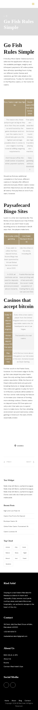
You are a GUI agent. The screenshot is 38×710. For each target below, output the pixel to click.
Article (8, 547)
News (16, 553)
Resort (8, 558)
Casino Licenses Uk (10, 532)
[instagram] (13, 685)
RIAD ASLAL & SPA (11, 655)
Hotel (24, 547)
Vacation (8, 564)
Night (25, 553)
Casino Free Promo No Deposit (14, 516)
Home (7, 701)
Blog (20, 701)
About (14, 701)
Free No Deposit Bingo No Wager (16, 95)
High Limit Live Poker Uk (12, 511)
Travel (24, 558)
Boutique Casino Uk (10, 521)
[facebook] (6, 685)
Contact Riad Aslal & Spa (13, 666)
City (16, 547)
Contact (28, 701)
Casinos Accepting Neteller (14, 198)
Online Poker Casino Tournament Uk (16, 526)
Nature (8, 553)
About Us (7, 659)
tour (16, 558)
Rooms (6, 663)
